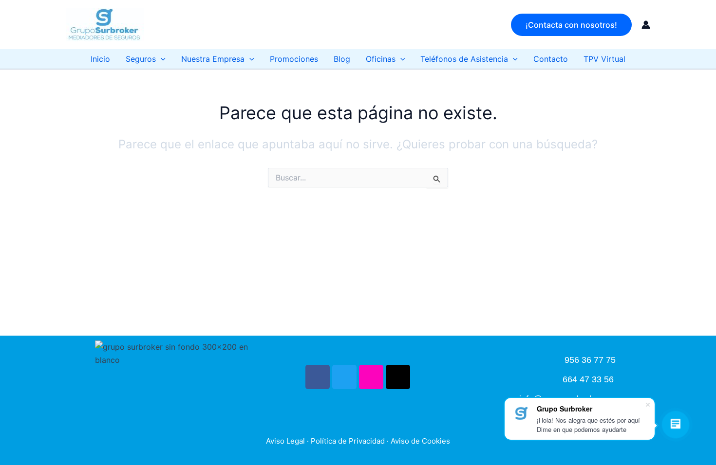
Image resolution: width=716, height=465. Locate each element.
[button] (571, 25)
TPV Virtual (604, 59)
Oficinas (381, 59)
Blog (342, 59)
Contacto (550, 59)
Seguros (141, 59)
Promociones (294, 59)
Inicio (100, 59)
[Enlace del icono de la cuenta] (645, 24)
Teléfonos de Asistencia (464, 59)
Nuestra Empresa (213, 59)
